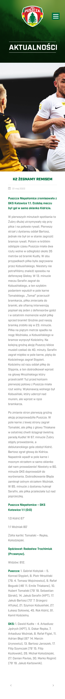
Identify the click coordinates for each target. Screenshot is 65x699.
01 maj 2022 (18, 188)
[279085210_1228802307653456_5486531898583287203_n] (32, 117)
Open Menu (56, 16)
